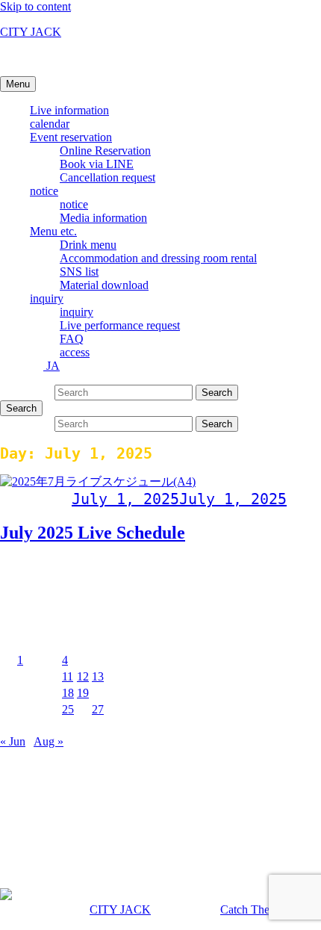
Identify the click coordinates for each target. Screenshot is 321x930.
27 (98, 709)
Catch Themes (254, 909)
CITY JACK (30, 31)
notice (44, 191)
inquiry (46, 298)
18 (68, 692)
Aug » (48, 741)
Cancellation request (107, 177)
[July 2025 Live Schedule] (98, 481)
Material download (104, 285)
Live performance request (120, 325)
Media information (103, 217)
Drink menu (88, 244)
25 (68, 709)
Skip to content (35, 6)
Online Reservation (105, 150)
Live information (69, 110)
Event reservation (71, 137)
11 (67, 676)
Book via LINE (97, 164)
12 (83, 676)
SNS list (79, 271)
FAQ (72, 338)
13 (98, 676)
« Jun (12, 741)
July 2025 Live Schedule (92, 532)
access (75, 352)
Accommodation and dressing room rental (158, 258)
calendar (49, 123)
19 (83, 692)
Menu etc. (53, 231)
